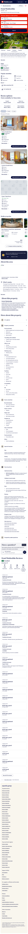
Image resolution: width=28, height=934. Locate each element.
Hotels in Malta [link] (5, 854)
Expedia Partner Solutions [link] (7, 886)
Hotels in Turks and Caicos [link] (7, 846)
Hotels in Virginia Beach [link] (6, 832)
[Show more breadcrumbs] (2, 780)
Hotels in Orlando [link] (5, 796)
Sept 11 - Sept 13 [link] (20, 107)
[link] (26, 6)
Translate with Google (6, 579)
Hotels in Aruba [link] (5, 844)
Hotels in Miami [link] (5, 809)
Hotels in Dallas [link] (5, 838)
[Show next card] (26, 41)
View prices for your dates (18, 146)
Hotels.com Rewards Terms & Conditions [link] (10, 906)
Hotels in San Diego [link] (6, 801)
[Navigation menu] (25, 1)
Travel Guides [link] (4, 915)
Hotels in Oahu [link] (5, 865)
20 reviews (4, 562)
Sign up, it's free (14, 256)
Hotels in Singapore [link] (6, 848)
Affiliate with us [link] (5, 884)
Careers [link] (3, 913)
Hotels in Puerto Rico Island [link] (7, 860)
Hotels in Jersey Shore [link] (6, 856)
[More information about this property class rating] (6, 10)
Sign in (8, 256)
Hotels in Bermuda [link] (5, 852)
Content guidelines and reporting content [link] (10, 904)
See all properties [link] (7, 5)
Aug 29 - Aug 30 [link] (7, 102)
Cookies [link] (3, 900)
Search (14, 30)
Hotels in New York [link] (5, 792)
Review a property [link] (5, 878)
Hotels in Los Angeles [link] (6, 807)
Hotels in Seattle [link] (5, 834)
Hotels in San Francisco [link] (6, 805)
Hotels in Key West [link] (5, 828)
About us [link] (4, 911)
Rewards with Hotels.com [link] (7, 917)
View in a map (5, 278)
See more (3, 60)
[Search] (24, 552)
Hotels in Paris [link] (4, 811)
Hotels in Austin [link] (5, 817)
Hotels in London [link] (5, 830)
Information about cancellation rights (10, 310)
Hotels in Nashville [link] (5, 803)
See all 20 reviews (5, 69)
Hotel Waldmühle (8, 19)
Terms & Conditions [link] (6, 895)
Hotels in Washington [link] (6, 815)
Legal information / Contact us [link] (8, 902)
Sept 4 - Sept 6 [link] (7, 107)
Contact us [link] (4, 876)
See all (2, 82)
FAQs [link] (3, 874)
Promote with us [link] (5, 888)
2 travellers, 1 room (8, 27)
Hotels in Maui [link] (4, 858)
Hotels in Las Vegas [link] (5, 790)
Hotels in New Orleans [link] (6, 799)
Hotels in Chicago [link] (5, 794)
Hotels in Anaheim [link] (5, 836)
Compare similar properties (15, 246)
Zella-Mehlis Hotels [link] (8, 779)
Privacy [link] (3, 897)
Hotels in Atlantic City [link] (6, 826)
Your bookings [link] (4, 872)
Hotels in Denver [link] (5, 813)
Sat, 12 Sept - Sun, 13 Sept (10, 23)
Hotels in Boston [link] (5, 824)
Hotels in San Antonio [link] (6, 822)
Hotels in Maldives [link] (5, 850)
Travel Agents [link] (4, 890)
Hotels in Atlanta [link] (5, 819)
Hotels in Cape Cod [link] (5, 867)
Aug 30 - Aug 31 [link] (20, 102)
